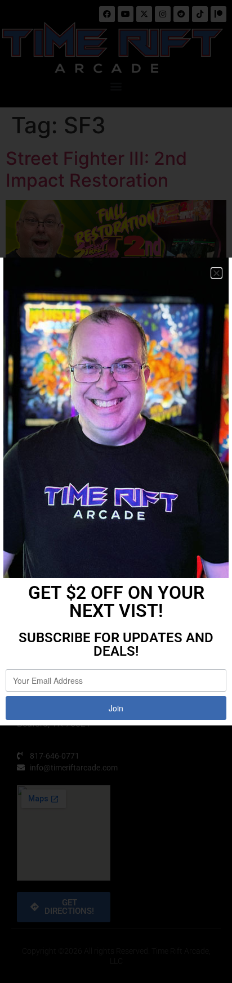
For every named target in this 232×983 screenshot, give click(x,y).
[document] (116, 491)
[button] (216, 273)
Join (116, 708)
